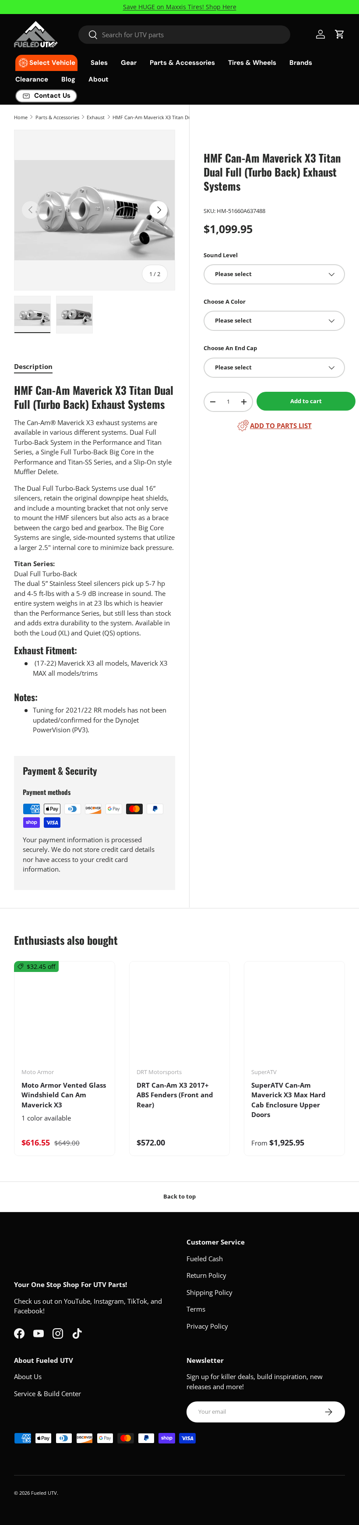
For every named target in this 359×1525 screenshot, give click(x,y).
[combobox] (184, 34)
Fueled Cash (205, 1258)
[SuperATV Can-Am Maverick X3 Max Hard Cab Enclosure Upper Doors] (294, 1018)
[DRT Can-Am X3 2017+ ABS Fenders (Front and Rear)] (180, 1018)
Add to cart (306, 401)
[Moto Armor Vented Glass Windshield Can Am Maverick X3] (64, 1018)
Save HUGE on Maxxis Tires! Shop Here (179, 7)
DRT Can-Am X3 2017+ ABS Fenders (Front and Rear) (175, 1095)
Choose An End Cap (230, 348)
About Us (28, 1376)
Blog (68, 79)
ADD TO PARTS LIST (281, 425)
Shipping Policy (209, 1292)
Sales (99, 62)
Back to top (179, 1196)
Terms (196, 1309)
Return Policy (206, 1275)
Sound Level (221, 255)
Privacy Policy (207, 1326)
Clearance (31, 79)
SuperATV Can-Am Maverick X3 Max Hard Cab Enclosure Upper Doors (288, 1100)
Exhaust (96, 117)
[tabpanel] (94, 559)
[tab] (33, 366)
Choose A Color (225, 301)
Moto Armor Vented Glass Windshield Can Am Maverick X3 (63, 1095)
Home (21, 117)
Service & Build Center (47, 1393)
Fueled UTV (44, 1493)
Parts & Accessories (57, 117)
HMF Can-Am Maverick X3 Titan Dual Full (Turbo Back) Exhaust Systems (162, 117)
